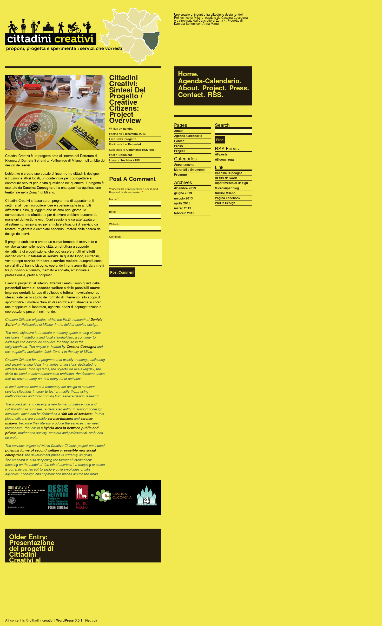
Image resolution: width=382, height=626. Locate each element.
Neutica (91, 620)
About (188, 87)
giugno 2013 (183, 193)
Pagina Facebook (227, 198)
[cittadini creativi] (83, 37)
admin (127, 128)
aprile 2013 (182, 203)
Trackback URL (131, 160)
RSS (214, 94)
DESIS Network (226, 178)
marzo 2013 (182, 208)
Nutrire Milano (225, 193)
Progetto (130, 139)
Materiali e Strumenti (189, 169)
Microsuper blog (227, 188)
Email (112, 211)
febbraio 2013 (184, 213)
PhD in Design (225, 203)
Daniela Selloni (33, 160)
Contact (190, 94)
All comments (225, 159)
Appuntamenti (184, 164)
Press (238, 87)
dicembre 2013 (185, 188)
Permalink (135, 144)
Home (187, 73)
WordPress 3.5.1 (69, 620)
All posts (221, 154)
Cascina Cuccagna (37, 187)
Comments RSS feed (140, 150)
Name (113, 199)
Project (213, 87)
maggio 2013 (183, 198)
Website (114, 224)
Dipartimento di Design (231, 183)
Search (222, 125)
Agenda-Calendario (209, 80)
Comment (125, 155)
